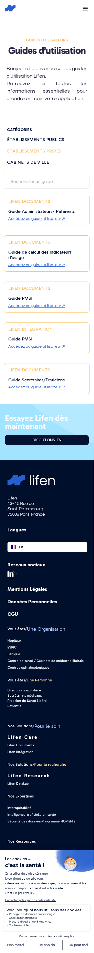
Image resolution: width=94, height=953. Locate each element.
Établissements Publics (35, 139)
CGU (13, 614)
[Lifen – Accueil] (7, 8)
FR (21, 547)
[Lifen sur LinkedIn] (47, 574)
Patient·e (15, 706)
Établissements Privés (34, 151)
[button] (85, 8)
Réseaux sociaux (26, 564)
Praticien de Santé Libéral (27, 701)
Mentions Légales (27, 589)
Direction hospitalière (24, 690)
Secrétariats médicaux (25, 695)
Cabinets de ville (28, 162)
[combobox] (47, 547)
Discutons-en (47, 440)
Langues (17, 529)
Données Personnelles (32, 601)
